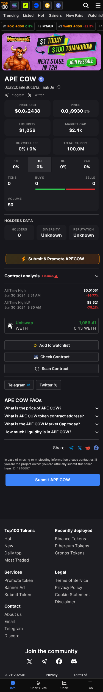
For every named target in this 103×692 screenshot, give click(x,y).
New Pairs (74, 15)
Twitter (38, 95)
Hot (41, 15)
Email (9, 621)
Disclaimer (65, 601)
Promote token (18, 580)
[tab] (16, 164)
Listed (28, 15)
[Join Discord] (74, 661)
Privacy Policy (68, 587)
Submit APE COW (52, 479)
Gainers (55, 15)
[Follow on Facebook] (59, 661)
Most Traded (16, 560)
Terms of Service (71, 580)
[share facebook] (96, 447)
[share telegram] (71, 447)
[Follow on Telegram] (44, 661)
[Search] (87, 5)
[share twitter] (79, 447)
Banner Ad (14, 587)
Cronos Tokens (70, 553)
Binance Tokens (70, 538)
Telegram (17, 95)
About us (13, 614)
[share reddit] (87, 447)
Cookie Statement (72, 594)
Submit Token (17, 594)
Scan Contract (55, 368)
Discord (12, 635)
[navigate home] (4, 5)
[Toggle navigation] (98, 5)
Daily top (12, 553)
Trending (11, 15)
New (8, 545)
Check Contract (54, 357)
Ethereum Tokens (72, 545)
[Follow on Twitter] (29, 661)
